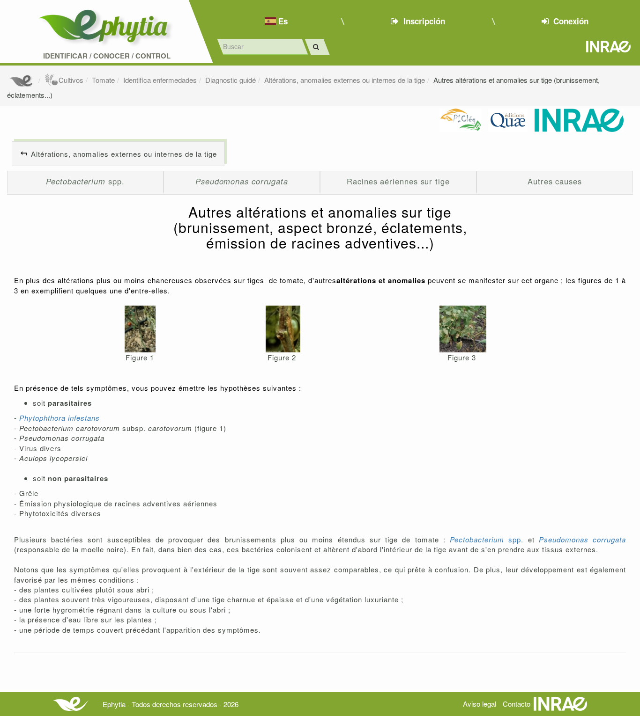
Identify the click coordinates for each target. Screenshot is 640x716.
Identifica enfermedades (160, 80)
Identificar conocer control (107, 56)
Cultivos (71, 80)
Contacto (516, 704)
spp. (85, 181)
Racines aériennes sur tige (398, 181)
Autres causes (555, 181)
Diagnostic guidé (230, 80)
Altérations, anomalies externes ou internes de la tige (344, 80)
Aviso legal (479, 704)
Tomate (103, 80)
